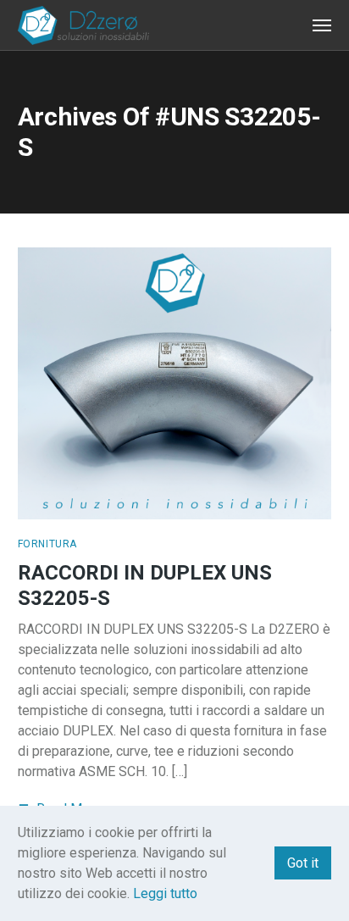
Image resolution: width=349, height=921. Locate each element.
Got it (303, 863)
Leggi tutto (165, 893)
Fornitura (47, 544)
